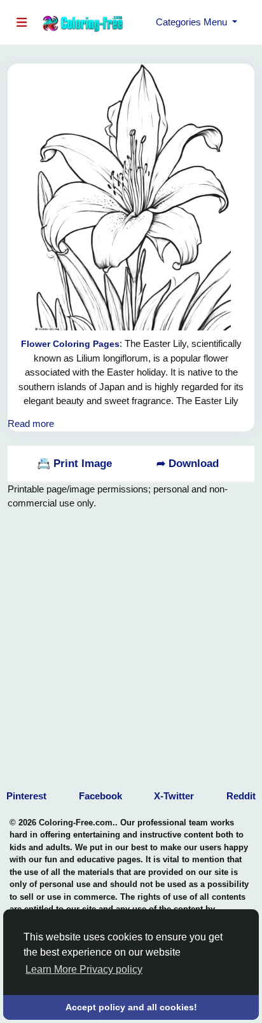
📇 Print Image (74, 463)
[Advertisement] (131, 642)
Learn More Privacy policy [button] (83, 969)
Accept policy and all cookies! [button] (131, 1007)
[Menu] (24, 22)
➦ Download (187, 463)
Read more (31, 423)
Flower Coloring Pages (70, 344)
